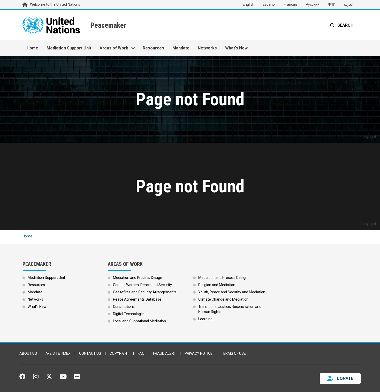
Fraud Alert (164, 353)
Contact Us (90, 353)
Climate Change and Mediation (223, 299)
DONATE (345, 378)
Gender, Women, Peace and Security (142, 285)
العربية (348, 4)
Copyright (119, 353)
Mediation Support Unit (69, 48)
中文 (331, 4)
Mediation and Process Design (137, 277)
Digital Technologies (129, 314)
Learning (205, 319)
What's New (236, 48)
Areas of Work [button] (114, 48)
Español (269, 4)
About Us (28, 353)
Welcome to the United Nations (55, 4)
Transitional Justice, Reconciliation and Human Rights (229, 309)
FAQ (141, 353)
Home (32, 48)
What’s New (37, 306)
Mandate (180, 48)
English (248, 4)
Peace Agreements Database (137, 299)
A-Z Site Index (58, 353)
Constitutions (124, 306)
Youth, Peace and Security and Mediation (231, 292)
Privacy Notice (198, 353)
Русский (313, 4)
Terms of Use (233, 353)
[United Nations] (51, 25)
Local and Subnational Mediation (139, 321)
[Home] (107, 25)
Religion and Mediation (216, 285)
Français (291, 4)
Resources (153, 48)
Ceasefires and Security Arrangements (145, 292)
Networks (207, 48)
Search (344, 25)
